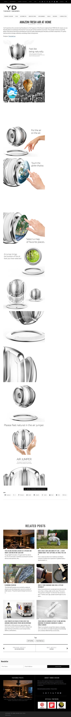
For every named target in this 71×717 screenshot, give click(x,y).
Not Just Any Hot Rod (19, 648)
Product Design (8, 16)
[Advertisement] (43, 9)
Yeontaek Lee (11, 36)
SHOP (30, 1)
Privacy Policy (54, 688)
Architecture (32, 16)
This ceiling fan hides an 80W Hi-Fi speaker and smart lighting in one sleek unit (18, 552)
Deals (48, 16)
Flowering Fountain (10, 585)
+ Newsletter (63, 16)
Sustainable (41, 16)
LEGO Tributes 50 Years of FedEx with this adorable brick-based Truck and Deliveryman (18, 622)
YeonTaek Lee (39, 640)
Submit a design (22, 1)
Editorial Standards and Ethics (43, 688)
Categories (13, 1)
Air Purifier (30, 640)
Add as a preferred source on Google (36, 489)
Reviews (55, 16)
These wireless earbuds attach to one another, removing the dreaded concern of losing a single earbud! (52, 623)
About (5, 1)
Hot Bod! (51, 648)
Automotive (23, 16)
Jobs (35, 1)
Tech (16, 16)
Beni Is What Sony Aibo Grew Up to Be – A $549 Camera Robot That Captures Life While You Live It (52, 552)
